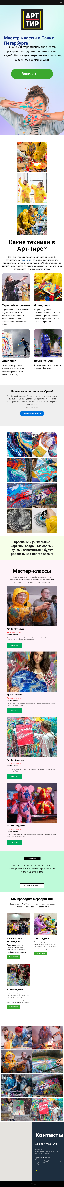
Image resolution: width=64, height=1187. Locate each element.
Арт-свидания (15, 989)
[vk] (36, 1170)
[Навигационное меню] (61, 3)
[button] (32, 885)
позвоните (26, 260)
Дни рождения (42, 938)
